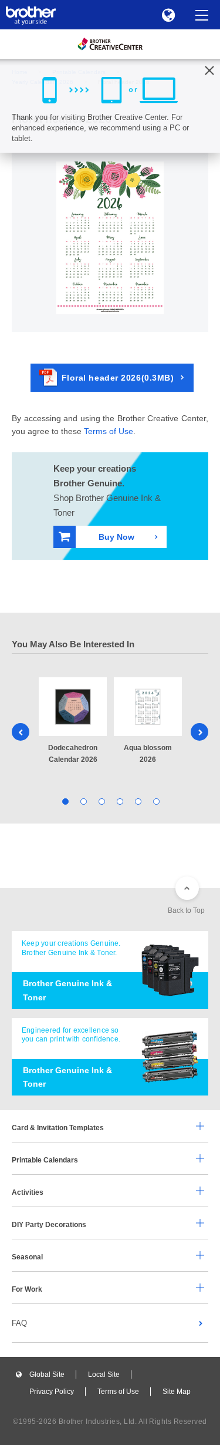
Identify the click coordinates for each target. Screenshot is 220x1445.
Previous (20, 732)
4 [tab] (119, 801)
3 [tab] (101, 801)
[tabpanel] (72, 721)
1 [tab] (65, 801)
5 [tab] (137, 801)
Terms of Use (108, 431)
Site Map (177, 1391)
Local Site (104, 1374)
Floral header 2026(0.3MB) (118, 377)
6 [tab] (156, 801)
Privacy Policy (51, 1391)
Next (199, 732)
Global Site (47, 1374)
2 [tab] (83, 801)
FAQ (19, 1323)
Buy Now (117, 537)
